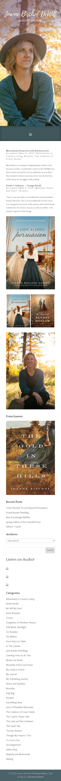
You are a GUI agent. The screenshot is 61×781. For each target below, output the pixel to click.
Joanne (13, 153)
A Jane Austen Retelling (17, 512)
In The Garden (13, 646)
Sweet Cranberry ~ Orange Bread (23, 185)
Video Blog (11, 749)
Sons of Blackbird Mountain (19, 707)
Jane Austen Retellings (17, 650)
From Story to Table (16, 641)
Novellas (10, 688)
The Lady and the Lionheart (19, 721)
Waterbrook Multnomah (18, 754)
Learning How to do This (18, 655)
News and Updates (15, 683)
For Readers (12, 632)
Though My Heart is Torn (18, 735)
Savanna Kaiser (36, 777)
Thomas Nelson (14, 730)
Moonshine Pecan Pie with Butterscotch (27, 150)
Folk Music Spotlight (16, 627)
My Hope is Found (15, 669)
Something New (14, 702)
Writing (9, 759)
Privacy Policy (40, 773)
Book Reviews (13, 613)
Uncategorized (13, 745)
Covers (9, 618)
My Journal (11, 674)
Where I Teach (13, 526)
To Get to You (13, 740)
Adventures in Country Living (20, 599)
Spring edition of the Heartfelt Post (23, 522)
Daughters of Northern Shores (21, 622)
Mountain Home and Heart (19, 665)
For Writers (11, 636)
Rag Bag (10, 693)
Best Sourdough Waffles (18, 517)
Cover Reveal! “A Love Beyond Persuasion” (27, 508)
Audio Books (12, 603)
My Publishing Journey (17, 679)
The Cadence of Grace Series (20, 712)
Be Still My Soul (14, 608)
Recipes (28, 156)
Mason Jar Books (14, 660)
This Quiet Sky (13, 726)
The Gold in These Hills (17, 716)
